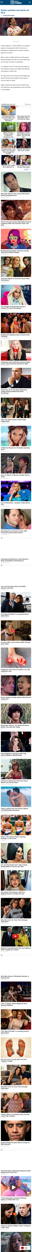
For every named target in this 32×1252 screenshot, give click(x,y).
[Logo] (16, 2)
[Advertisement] (16, 98)
